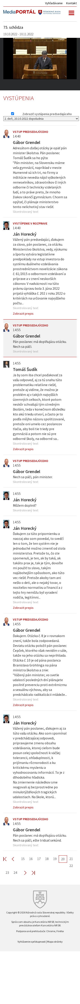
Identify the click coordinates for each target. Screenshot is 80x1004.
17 (39, 858)
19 (55, 858)
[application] (40, 58)
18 (47, 858)
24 (15, 872)
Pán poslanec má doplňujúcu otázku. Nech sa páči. (40, 344)
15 (23, 858)
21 (71, 858)
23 (7, 872)
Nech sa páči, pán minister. (33, 477)
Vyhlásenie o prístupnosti (32, 941)
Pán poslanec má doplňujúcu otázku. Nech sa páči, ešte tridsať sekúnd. (40, 837)
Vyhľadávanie (54, 3)
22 (71, 865)
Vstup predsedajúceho (30, 132)
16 (31, 858)
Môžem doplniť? (24, 505)
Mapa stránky (55, 941)
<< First (7, 858)
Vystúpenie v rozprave (30, 223)
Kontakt (71, 3)
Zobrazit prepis (23, 314)
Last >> (30, 872)
